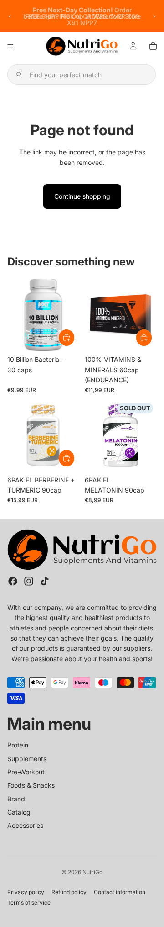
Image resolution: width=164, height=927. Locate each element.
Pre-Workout (26, 772)
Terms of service (29, 902)
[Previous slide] (10, 16)
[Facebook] (12, 581)
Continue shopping (82, 196)
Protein (17, 745)
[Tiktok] (44, 581)
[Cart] (153, 46)
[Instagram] (28, 581)
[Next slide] (154, 16)
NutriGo (92, 872)
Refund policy (69, 892)
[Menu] (10, 46)
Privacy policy (25, 892)
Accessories (25, 825)
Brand (16, 798)
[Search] (81, 74)
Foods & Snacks (31, 785)
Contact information (119, 892)
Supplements (26, 758)
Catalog (19, 812)
